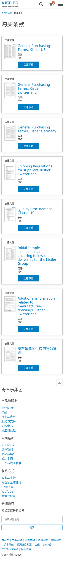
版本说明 (17, 540)
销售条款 (9, 544)
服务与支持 (8, 421)
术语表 (5, 540)
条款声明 (30, 540)
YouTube (7, 492)
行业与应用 (8, 417)
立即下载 (28, 64)
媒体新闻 (7, 449)
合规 (37, 544)
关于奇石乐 (8, 445)
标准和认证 (8, 430)
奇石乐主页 (6, 13)
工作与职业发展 (11, 463)
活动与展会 (8, 454)
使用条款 (43, 540)
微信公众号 (8, 496)
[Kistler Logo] (9, 4)
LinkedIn (7, 487)
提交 (32, 527)
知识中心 (7, 426)
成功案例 (7, 459)
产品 (4, 412)
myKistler (7, 408)
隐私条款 (56, 540)
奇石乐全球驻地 (11, 482)
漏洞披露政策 (24, 544)
